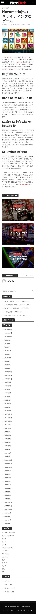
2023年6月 (7, 351)
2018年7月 (7, 478)
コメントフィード (9, 588)
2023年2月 (7, 365)
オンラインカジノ (12, 57)
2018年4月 (7, 488)
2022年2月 (7, 407)
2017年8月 (7, 516)
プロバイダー (6, 8)
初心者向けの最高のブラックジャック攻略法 (17, 305)
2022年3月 (7, 404)
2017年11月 (8, 506)
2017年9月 (7, 513)
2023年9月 (7, 340)
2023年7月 (7, 347)
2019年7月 (7, 435)
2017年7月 (7, 520)
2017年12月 (8, 502)
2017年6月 (7, 523)
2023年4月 (7, 358)
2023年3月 (7, 361)
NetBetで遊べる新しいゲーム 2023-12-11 (16, 308)
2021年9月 (7, 425)
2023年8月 (7, 343)
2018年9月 (7, 471)
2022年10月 (8, 379)
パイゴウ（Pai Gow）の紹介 (18, 210)
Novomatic (19, 62)
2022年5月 (7, 396)
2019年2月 (7, 453)
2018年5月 (7, 485)
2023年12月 (8, 329)
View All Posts (28, 275)
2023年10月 (8, 336)
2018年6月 (7, 481)
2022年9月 (7, 382)
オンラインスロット (9, 69)
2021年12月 (8, 414)
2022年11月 (8, 375)
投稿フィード (8, 584)
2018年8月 (7, 474)
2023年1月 (7, 368)
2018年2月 (7, 495)
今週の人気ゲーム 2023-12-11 (13, 312)
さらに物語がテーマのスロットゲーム (15, 315)
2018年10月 (8, 467)
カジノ (10, 59)
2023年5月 (7, 354)
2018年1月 (7, 499)
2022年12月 (8, 372)
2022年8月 (7, 386)
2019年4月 (7, 446)
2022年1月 (7, 411)
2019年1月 (7, 456)
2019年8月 (7, 432)
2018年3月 (7, 492)
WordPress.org (9, 591)
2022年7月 (7, 389)
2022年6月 (7, 393)
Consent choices (23, 610)
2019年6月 (7, 439)
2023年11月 (8, 333)
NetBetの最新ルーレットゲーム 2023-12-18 (17, 301)
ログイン (7, 581)
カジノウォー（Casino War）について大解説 (18, 258)
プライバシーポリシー (9, 610)
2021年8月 (7, 428)
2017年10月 (8, 509)
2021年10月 (8, 421)
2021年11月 (8, 418)
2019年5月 (7, 442)
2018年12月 (8, 460)
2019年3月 (7, 449)
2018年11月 (8, 463)
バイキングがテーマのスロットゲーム (18, 234)
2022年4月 (7, 400)
